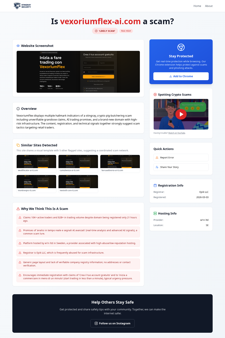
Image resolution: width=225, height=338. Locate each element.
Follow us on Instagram (114, 323)
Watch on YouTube (176, 133)
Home (197, 6)
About (209, 6)
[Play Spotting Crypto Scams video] (181, 114)
